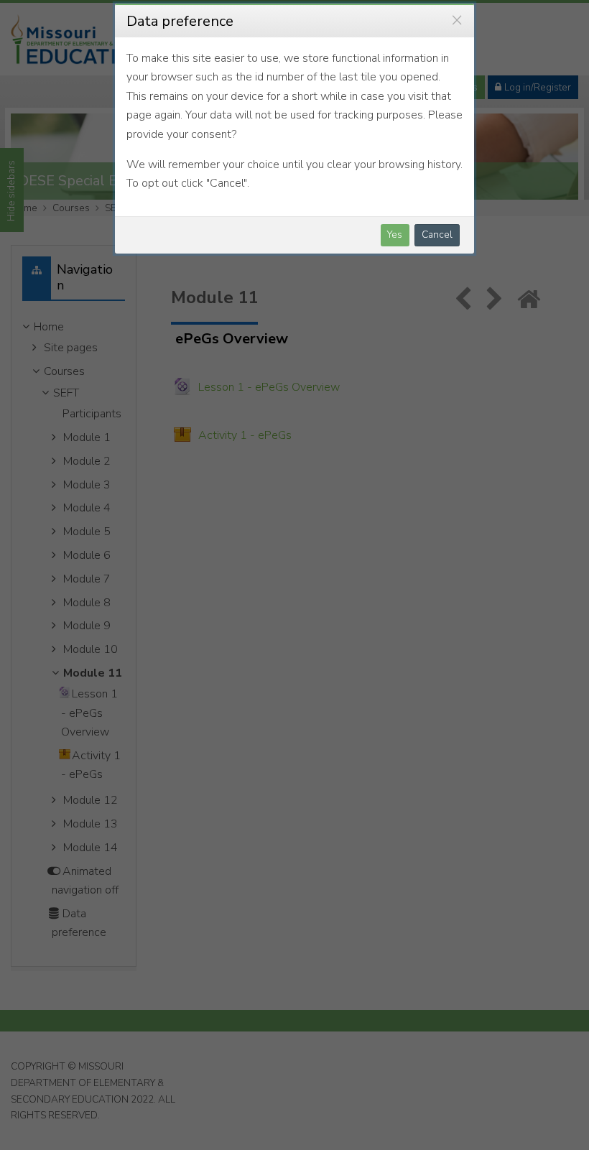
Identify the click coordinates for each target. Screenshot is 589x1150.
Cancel (437, 234)
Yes (394, 234)
